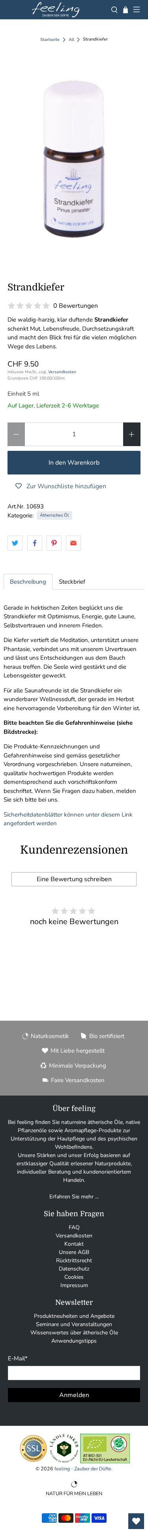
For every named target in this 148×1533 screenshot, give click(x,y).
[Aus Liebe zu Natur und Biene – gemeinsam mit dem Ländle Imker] (64, 1461)
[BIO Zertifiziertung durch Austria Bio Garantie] (105, 1461)
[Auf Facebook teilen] (34, 543)
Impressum (74, 1285)
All (71, 39)
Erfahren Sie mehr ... (74, 1196)
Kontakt (74, 1244)
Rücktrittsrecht (74, 1260)
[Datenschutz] (33, 1461)
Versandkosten (62, 372)
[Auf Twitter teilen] (14, 543)
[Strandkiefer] (73, 159)
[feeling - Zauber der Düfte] (55, 9)
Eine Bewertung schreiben (74, 879)
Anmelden (74, 1395)
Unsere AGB (74, 1252)
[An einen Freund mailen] (73, 543)
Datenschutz (74, 1269)
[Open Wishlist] (136, 1521)
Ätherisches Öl (54, 515)
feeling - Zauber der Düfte (82, 1468)
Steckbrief (72, 582)
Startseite (50, 39)
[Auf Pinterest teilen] (54, 543)
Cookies (74, 1277)
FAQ (74, 1227)
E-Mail (18, 1358)
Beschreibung (28, 582)
